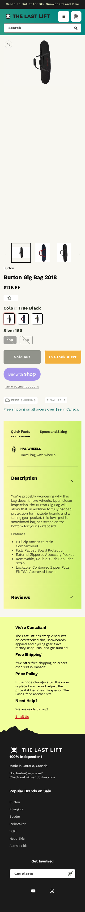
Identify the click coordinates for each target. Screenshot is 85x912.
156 (10, 340)
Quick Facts (20, 431)
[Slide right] (80, 254)
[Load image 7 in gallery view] (63, 252)
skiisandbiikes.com (40, 777)
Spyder (14, 816)
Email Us (22, 716)
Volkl (13, 831)
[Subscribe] (70, 874)
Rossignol (16, 809)
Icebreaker (17, 824)
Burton (9, 268)
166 (26, 340)
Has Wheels (30, 449)
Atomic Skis (18, 846)
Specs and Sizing (53, 431)
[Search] (76, 28)
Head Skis (17, 838)
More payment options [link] (22, 386)
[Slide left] (5, 254)
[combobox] (42, 28)
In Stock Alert (63, 357)
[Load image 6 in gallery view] (42, 252)
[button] (63, 16)
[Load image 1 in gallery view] (21, 252)
